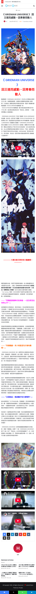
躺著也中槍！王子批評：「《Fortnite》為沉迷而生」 (26, 573)
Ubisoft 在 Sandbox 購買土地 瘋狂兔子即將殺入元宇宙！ (9, 565)
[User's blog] (11, 6)
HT (6, 21)
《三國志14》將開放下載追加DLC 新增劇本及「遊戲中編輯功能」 (9, 574)
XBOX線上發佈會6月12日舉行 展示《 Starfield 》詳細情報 (27, 565)
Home (18, 10)
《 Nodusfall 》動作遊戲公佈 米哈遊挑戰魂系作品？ (17, 1)
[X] (8, 534)
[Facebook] (4, 534)
